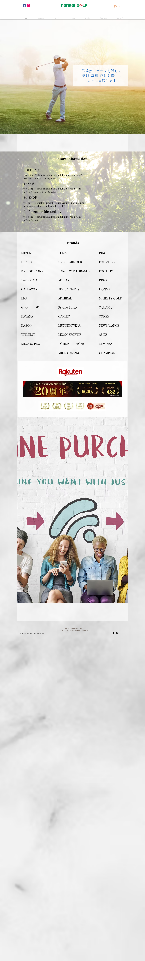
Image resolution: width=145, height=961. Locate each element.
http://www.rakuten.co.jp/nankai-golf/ (44, 206)
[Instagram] (28, 5)
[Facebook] (24, 5)
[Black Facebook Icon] (113, 633)
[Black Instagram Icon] (117, 633)
